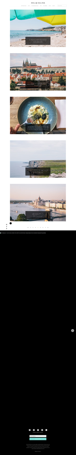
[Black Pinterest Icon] (6, 228)
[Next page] (45, 227)
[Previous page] (30, 227)
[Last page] (48, 227)
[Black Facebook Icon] (6, 226)
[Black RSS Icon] (6, 233)
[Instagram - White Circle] (42, 430)
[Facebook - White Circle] (30, 430)
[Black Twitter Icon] (6, 230)
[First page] (28, 227)
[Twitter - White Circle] (34, 430)
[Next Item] (72, 330)
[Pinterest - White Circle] (38, 430)
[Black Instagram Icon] (6, 224)
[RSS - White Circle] (46, 430)
